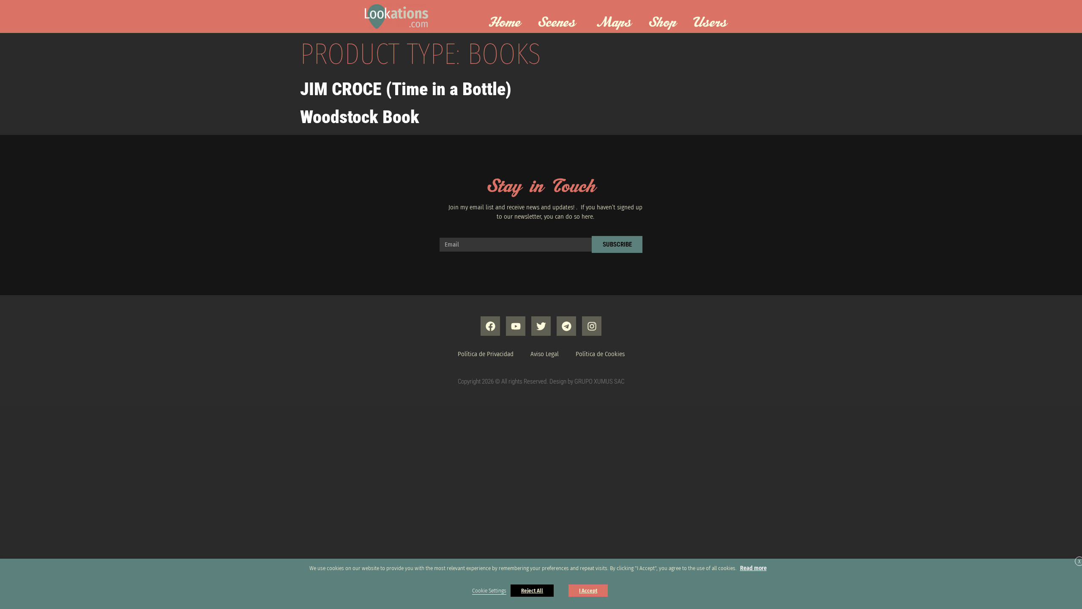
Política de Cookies (600, 354)
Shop (662, 23)
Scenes (557, 23)
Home (504, 23)
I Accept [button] (588, 590)
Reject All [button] (532, 590)
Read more (753, 568)
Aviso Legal (544, 354)
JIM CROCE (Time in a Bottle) (405, 89)
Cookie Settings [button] (489, 590)
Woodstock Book (359, 117)
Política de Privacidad (486, 354)
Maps (614, 23)
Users (710, 23)
